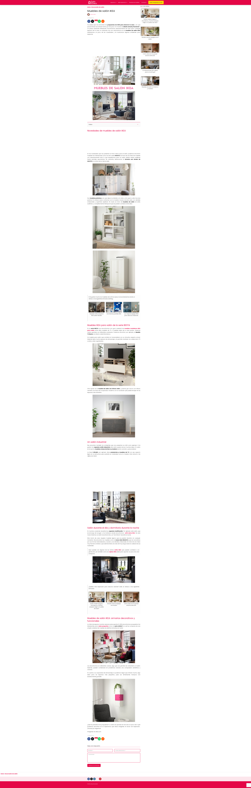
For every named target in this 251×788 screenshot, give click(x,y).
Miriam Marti (93, 14)
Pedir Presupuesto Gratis (156, 2)
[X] (92, 21)
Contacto (143, 2)
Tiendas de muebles (134, 2)
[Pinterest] (100, 779)
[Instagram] (94, 779)
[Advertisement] (113, 46)
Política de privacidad (92, 784)
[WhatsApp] (99, 21)
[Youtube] (97, 779)
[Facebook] (88, 21)
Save (96, 20)
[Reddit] (102, 21)
